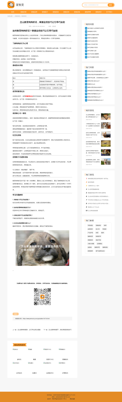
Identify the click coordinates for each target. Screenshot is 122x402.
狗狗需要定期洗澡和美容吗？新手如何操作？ (99, 178)
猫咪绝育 (90, 236)
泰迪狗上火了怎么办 (93, 207)
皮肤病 (90, 247)
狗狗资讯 (17, 16)
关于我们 (109, 12)
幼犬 (15, 314)
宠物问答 (23, 12)
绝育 (97, 232)
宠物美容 (98, 12)
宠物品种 (34, 12)
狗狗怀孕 (98, 236)
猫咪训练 (105, 247)
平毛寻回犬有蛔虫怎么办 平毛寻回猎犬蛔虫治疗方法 (99, 200)
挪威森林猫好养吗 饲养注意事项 (97, 193)
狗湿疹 (104, 229)
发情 (105, 225)
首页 (12, 12)
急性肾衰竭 (91, 182)
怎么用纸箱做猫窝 (93, 210)
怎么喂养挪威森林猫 (93, 189)
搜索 (110, 5)
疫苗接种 (90, 251)
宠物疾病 (56, 12)
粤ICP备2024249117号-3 (59, 399)
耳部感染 (90, 225)
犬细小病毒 (91, 243)
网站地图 (72, 399)
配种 (102, 232)
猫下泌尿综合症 (100, 251)
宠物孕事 (88, 12)
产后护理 (90, 232)
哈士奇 (98, 229)
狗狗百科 (24, 16)
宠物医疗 (45, 12)
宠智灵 (20, 4)
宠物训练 (77, 12)
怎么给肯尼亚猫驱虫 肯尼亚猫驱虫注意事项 (99, 196)
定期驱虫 (99, 243)
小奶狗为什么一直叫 (93, 185)
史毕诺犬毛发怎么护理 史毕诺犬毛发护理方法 (99, 203)
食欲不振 (98, 240)
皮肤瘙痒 (90, 229)
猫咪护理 (97, 247)
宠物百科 (66, 12)
